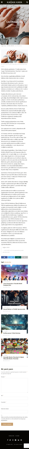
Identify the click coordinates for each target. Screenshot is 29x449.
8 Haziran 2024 (7, 311)
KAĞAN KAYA (14, 2)
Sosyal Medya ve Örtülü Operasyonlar (14, 309)
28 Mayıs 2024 (7, 360)
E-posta (3, 402)
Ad (2, 395)
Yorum (3, 377)
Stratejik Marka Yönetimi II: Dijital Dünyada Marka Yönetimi (13, 357)
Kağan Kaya (11, 435)
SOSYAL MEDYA (6, 281)
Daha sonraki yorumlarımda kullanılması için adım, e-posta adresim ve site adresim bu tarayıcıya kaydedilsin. (14, 418)
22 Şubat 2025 (7, 287)
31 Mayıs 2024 (7, 335)
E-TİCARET (5, 331)
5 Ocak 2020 (14, 27)
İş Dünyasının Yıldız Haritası (11, 333)
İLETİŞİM (17, 435)
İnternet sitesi (5, 408)
